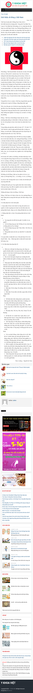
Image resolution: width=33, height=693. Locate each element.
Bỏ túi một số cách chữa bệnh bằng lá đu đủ (16, 392)
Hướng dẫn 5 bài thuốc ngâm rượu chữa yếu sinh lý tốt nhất (17, 39)
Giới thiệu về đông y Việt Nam (12, 17)
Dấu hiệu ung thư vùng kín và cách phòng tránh (14, 45)
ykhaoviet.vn (9, 690)
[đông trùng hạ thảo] (13, 480)
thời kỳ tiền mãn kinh (15, 655)
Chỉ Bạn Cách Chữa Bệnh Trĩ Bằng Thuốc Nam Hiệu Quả (14, 495)
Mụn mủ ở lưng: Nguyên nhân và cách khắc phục (14, 43)
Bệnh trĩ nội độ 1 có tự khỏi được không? (11, 510)
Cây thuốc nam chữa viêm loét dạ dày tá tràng (16, 373)
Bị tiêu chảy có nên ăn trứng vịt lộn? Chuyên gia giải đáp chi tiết (16, 506)
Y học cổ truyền (4, 14)
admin (14, 400)
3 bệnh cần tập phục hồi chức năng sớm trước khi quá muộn (17, 37)
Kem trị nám (12, 657)
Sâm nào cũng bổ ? (10, 379)
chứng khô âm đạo (6, 655)
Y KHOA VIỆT (8, 682)
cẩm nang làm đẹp (19, 657)
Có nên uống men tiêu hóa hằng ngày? (10, 508)
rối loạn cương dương (25, 655)
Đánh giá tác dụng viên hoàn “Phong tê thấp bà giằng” (18, 367)
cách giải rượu (5, 657)
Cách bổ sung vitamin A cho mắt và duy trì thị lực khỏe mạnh (15, 516)
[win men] (16, 423)
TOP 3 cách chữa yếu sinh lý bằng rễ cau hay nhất (14, 41)
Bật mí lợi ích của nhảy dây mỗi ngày (19, 548)
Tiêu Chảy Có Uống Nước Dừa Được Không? (12, 497)
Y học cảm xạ (9, 385)
